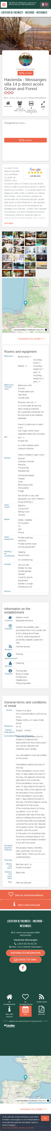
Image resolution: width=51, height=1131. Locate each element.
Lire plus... (9, 223)
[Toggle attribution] (46, 329)
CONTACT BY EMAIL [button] (27, 959)
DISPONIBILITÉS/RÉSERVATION (26, 952)
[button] (25, 73)
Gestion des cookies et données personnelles (18, 1128)
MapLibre (40, 330)
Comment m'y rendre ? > (31, 338)
